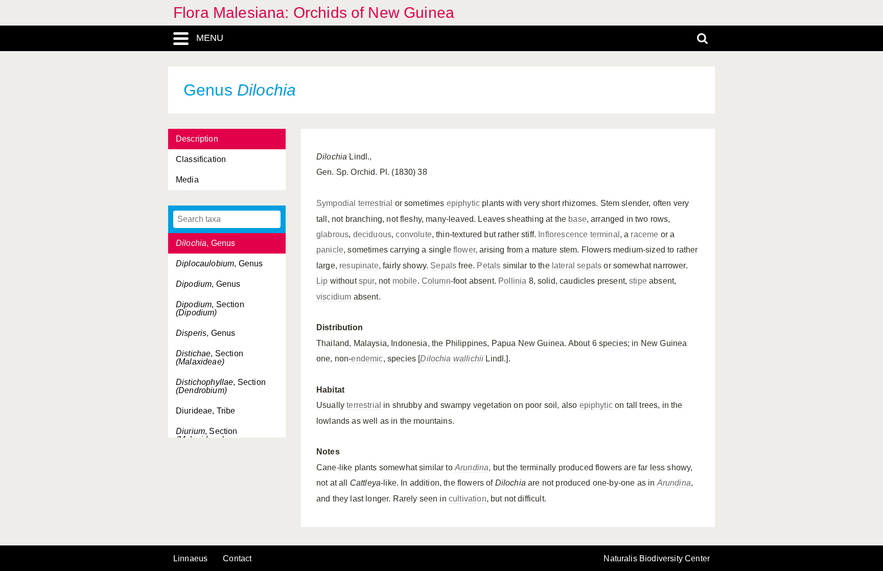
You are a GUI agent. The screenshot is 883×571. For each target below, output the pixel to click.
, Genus (205, 243)
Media (187, 179)
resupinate (359, 265)
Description (197, 138)
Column (436, 281)
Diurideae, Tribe (206, 410)
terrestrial (375, 203)
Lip (322, 281)
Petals (488, 265)
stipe (638, 281)
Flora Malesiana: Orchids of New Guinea (313, 12)
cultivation (467, 498)
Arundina (472, 467)
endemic (367, 358)
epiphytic (463, 203)
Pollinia (512, 281)
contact (237, 558)
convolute (413, 234)
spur (367, 281)
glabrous (332, 234)
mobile (404, 281)
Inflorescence (563, 234)
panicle (329, 249)
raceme (644, 234)
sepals (589, 265)
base (577, 219)
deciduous (372, 234)
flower (464, 249)
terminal (605, 234)
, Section (210, 308)
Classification (201, 159)
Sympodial (336, 203)
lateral (563, 265)
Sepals (443, 265)
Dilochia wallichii (451, 358)
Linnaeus (190, 559)
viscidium (333, 296)
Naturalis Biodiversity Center (656, 559)
